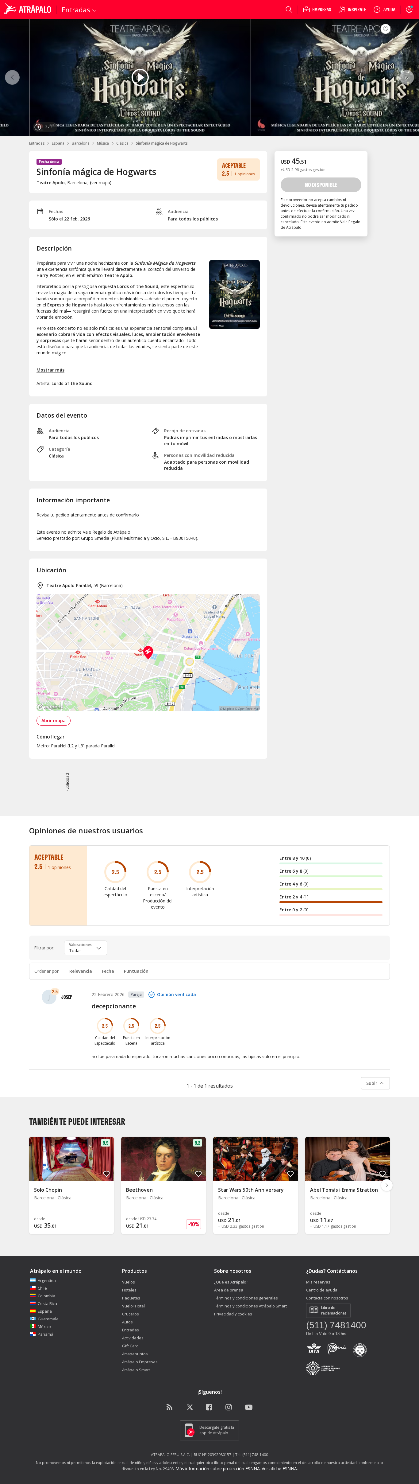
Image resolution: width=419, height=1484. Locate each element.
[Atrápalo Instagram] (229, 1408)
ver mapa (100, 182)
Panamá (45, 1334)
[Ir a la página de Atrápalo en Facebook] (209, 1408)
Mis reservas (318, 1282)
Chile (42, 1288)
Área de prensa (228, 1290)
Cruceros (130, 1314)
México (44, 1326)
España (58, 143)
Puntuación (136, 971)
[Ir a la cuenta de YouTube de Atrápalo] (248, 1408)
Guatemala (48, 1319)
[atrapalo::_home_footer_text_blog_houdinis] (170, 1408)
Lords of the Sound (72, 383)
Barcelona (81, 143)
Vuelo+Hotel (133, 1306)
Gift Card (130, 1346)
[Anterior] (12, 77)
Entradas (36, 143)
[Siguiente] (406, 77)
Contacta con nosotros (327, 1298)
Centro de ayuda (321, 1290)
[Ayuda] (384, 9)
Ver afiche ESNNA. (280, 1468)
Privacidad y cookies (233, 1314)
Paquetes (131, 1298)
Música (103, 143)
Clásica (122, 143)
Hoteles (129, 1290)
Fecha (108, 971)
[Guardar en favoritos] (385, 29)
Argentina (47, 1280)
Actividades (133, 1338)
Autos (127, 1322)
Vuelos (128, 1282)
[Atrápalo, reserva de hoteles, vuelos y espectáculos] (28, 9)
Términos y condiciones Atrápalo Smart (250, 1306)
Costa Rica (47, 1303)
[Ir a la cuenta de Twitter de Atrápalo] (190, 1408)
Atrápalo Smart (136, 1370)
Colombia (46, 1296)
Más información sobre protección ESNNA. (218, 1468)
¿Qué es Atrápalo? (231, 1282)
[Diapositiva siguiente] (387, 1185)
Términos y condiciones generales (246, 1298)
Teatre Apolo (60, 585)
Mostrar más (50, 370)
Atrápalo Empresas (140, 1362)
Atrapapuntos (135, 1354)
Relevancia (80, 971)
